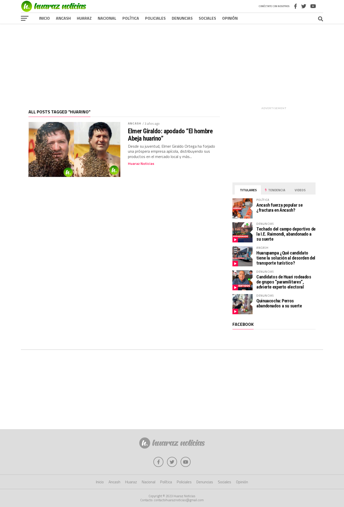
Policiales (155, 18)
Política (130, 18)
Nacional (107, 18)
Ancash (63, 18)
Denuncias (182, 18)
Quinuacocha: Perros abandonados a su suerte (279, 303)
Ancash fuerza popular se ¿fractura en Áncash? (279, 207)
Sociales (207, 18)
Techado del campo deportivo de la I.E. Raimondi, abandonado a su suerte (286, 234)
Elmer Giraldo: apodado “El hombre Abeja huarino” (170, 135)
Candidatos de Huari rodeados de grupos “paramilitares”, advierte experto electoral (283, 282)
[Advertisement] (172, 62)
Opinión (230, 18)
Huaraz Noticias (141, 163)
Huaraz (84, 18)
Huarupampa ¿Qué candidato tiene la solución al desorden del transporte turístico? (285, 258)
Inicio (44, 18)
